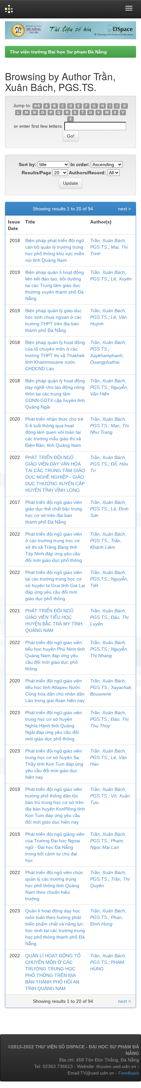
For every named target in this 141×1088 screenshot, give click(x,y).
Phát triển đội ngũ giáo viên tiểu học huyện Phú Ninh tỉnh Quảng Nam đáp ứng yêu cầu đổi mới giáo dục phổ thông (55, 655)
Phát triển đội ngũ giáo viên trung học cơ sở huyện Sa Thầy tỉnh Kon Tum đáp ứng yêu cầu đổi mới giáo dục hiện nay (54, 764)
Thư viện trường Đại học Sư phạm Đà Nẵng (58, 51)
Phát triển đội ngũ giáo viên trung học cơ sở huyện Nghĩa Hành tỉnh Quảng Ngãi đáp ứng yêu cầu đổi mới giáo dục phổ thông (53, 725)
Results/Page (36, 172)
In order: (80, 164)
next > (124, 208)
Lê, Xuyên (121, 278)
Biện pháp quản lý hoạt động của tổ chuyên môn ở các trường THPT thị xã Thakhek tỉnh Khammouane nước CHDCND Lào (55, 355)
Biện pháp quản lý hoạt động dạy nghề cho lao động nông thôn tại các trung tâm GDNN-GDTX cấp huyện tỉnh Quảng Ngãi (55, 394)
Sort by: (27, 164)
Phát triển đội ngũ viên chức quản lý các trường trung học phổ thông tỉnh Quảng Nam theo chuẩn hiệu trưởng (54, 885)
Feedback (128, 1073)
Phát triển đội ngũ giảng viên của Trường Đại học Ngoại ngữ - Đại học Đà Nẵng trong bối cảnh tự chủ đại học (55, 847)
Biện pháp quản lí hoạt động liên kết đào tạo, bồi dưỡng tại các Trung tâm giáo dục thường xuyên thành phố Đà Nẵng (54, 285)
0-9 (37, 106)
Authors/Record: (87, 172)
